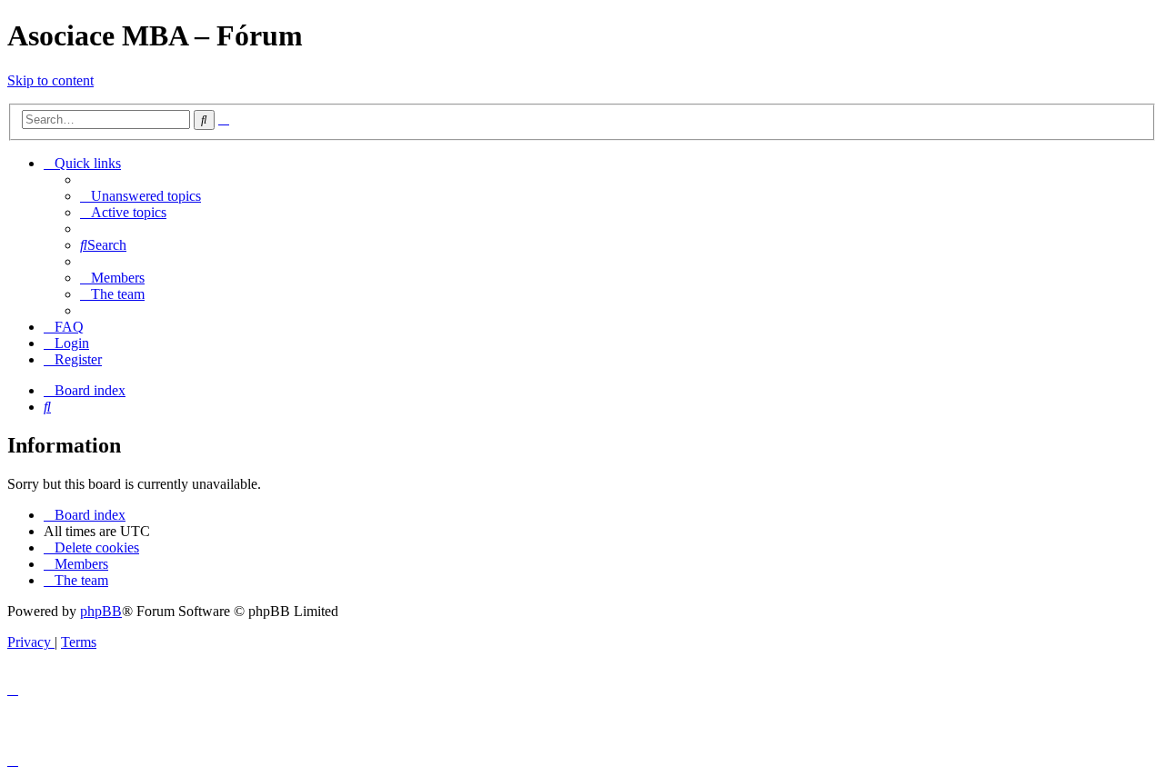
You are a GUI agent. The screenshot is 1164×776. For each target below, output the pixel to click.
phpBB (101, 611)
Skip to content (50, 80)
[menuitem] (140, 196)
